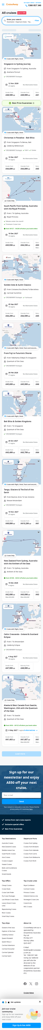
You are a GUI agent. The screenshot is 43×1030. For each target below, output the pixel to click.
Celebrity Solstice (7, 935)
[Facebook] (25, 984)
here (30, 809)
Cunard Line (28, 903)
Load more (20, 753)
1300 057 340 (34, 5)
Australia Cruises (7, 843)
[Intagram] (36, 984)
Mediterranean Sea (8, 850)
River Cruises (6, 913)
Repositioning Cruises (9, 909)
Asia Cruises (6, 857)
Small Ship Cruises (8, 916)
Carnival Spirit (6, 956)
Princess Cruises (29, 892)
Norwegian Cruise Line (31, 900)
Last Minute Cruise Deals (10, 900)
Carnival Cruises (29, 889)
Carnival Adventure (8, 945)
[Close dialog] (40, 1002)
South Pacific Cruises (9, 854)
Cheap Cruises (7, 885)
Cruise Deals (6, 889)
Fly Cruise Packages (8, 896)
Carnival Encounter (8, 949)
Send (21, 801)
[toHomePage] (12, 4)
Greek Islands (6, 874)
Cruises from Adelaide (31, 850)
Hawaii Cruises (7, 864)
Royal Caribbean (29, 885)
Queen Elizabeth (7, 938)
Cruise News (29, 993)
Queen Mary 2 (6, 942)
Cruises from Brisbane (31, 847)
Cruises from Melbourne (32, 857)
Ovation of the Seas (8, 928)
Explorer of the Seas (8, 931)
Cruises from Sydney (30, 843)
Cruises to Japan (7, 861)
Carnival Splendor (8, 952)
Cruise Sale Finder (8, 892)
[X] (30, 984)
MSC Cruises (28, 907)
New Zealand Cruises (9, 847)
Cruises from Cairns (30, 854)
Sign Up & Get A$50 (21, 1025)
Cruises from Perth (30, 861)
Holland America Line (31, 896)
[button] (11, 93)
